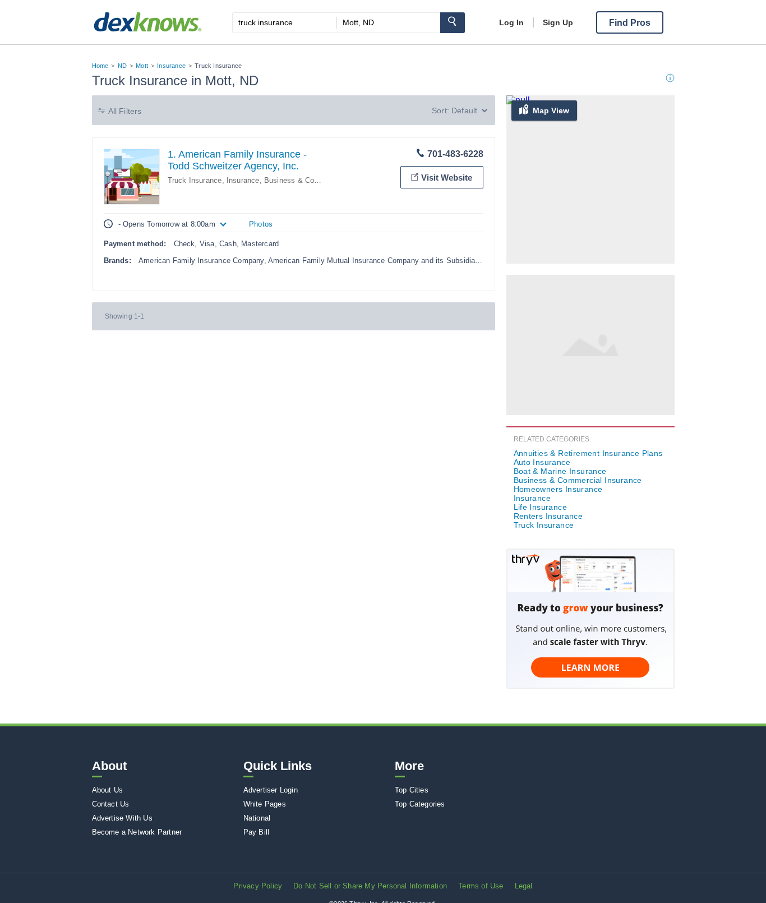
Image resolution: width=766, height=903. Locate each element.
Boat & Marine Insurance (560, 471)
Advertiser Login (270, 790)
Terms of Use (480, 886)
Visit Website (446, 177)
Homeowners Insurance (558, 489)
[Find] (452, 22)
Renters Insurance (548, 516)
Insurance (171, 65)
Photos (261, 224)
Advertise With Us (122, 818)
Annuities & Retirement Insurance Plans (588, 453)
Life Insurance (540, 507)
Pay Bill (256, 832)
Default (464, 110)
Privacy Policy (257, 886)
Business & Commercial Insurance (322, 180)
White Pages (264, 804)
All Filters (125, 111)
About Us (107, 790)
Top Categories (420, 804)
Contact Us (111, 804)
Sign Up (558, 22)
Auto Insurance (542, 462)
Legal (524, 886)
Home (100, 65)
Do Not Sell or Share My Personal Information (370, 886)
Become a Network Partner (137, 832)
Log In (511, 22)
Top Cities (411, 790)
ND (122, 65)
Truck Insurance (195, 180)
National (257, 818)
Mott (142, 65)
